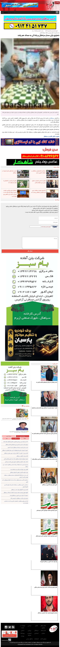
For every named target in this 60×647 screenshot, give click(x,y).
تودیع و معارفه (29, 634)
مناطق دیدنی (29, 639)
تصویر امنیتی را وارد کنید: (46, 226)
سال (7, 438)
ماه (15, 438)
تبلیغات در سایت (22, 627)
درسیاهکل (52, 118)
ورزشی (29, 631)
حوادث (22, 636)
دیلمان (43, 633)
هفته (25, 438)
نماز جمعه (43, 631)
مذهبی (22, 631)
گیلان (36, 626)
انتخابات (36, 639)
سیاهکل (36, 631)
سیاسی (29, 626)
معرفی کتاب (43, 639)
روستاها (23, 633)
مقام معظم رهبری (43, 627)
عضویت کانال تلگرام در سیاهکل (51, 136)
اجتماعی (36, 633)
